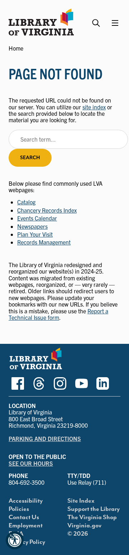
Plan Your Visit (35, 234)
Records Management (44, 242)
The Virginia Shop (92, 517)
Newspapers (32, 226)
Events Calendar (37, 218)
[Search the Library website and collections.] (97, 20)
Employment (26, 525)
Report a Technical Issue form (58, 314)
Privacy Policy (27, 542)
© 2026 (77, 533)
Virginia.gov (84, 525)
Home (16, 48)
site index (94, 106)
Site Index (81, 500)
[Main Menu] (115, 22)
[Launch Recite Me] (15, 540)
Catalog (26, 201)
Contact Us (24, 517)
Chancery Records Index (47, 210)
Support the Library (93, 509)
